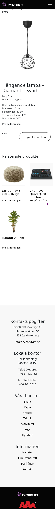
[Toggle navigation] (50, 4)
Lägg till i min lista (35, 137)
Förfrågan (27, 463)
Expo (27, 407)
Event (27, 401)
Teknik (27, 418)
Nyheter (27, 452)
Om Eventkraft (27, 458)
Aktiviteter (27, 424)
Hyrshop (27, 435)
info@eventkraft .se (27, 342)
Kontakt (27, 469)
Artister (27, 413)
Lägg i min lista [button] (10, 203)
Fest (27, 429)
